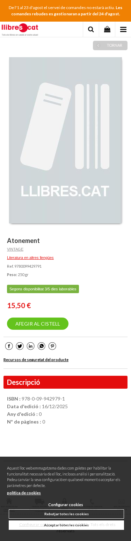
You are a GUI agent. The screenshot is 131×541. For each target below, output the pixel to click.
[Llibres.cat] (20, 30)
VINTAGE (15, 249)
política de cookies (24, 492)
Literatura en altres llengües (30, 258)
